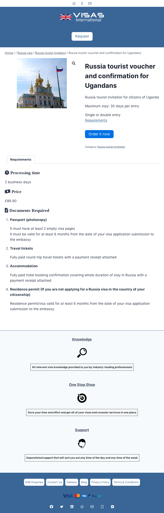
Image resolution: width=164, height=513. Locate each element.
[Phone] (82, 3)
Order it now (99, 134)
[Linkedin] (71, 506)
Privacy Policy (100, 482)
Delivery (72, 482)
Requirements (96, 120)
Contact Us (54, 482)
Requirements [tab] (20, 159)
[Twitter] (61, 506)
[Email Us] (92, 506)
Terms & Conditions (126, 482)
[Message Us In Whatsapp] (82, 506)
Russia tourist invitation (111, 146)
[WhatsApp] (74, 3)
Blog (84, 482)
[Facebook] (51, 506)
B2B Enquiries (34, 482)
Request (82, 36)
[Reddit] (112, 506)
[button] (73, 63)
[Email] (89, 3)
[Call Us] (102, 506)
